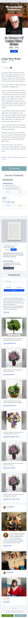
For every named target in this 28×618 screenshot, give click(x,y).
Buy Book (14, 249)
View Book (6, 249)
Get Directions (8, 192)
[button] (14, 327)
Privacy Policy (10, 612)
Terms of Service (18, 612)
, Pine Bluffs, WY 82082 (10, 202)
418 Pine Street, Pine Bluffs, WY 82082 (13, 189)
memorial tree (10, 157)
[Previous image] (3, 560)
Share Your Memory (8, 268)
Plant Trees (20, 192)
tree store (4, 159)
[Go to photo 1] (12, 569)
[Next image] (25, 560)
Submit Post (14, 290)
